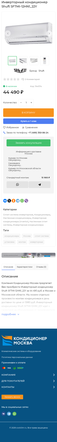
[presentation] (8, 33)
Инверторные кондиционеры (28, 225)
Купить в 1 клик (28, 121)
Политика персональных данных (17, 357)
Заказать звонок (12, 397)
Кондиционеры (42, 214)
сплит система (42, 236)
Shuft (41, 71)
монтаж (22, 242)
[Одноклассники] (13, 201)
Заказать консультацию (29, 142)
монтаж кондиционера (28, 298)
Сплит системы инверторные (18, 214)
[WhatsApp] (22, 201)
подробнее (9, 314)
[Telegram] (18, 201)
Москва (27, 236)
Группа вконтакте (3, 414)
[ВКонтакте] (5, 201)
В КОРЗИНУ (28, 112)
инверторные (36, 242)
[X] (9, 201)
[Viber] (26, 201)
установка (9, 242)
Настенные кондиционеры (17, 218)
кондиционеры (12, 236)
